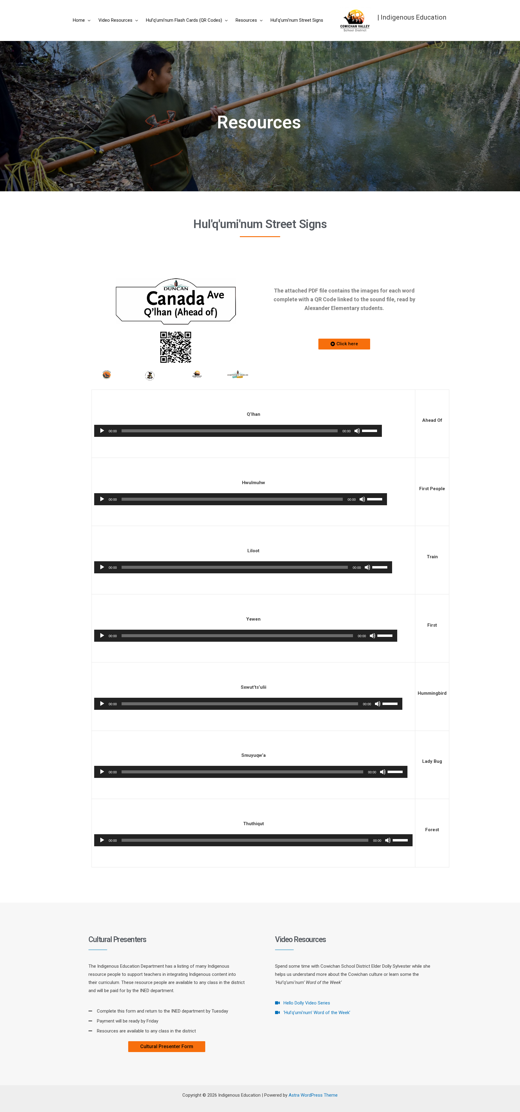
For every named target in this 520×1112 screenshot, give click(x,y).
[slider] (370, 430)
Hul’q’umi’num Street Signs (297, 20)
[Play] (102, 431)
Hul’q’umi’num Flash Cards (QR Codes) (184, 20)
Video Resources (115, 20)
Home (79, 20)
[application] (238, 431)
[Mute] (357, 431)
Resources (246, 20)
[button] (344, 344)
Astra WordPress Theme (313, 1095)
